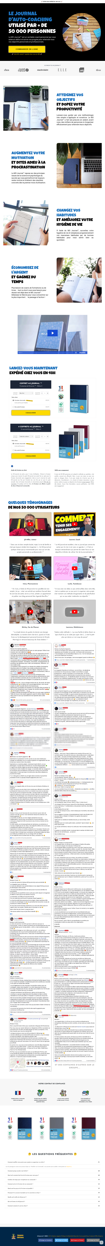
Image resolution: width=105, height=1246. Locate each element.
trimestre (25, 403)
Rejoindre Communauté (79, 1236)
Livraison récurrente (24, 400)
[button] (31, 407)
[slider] (47, 352)
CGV (50, 1236)
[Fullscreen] (76, 352)
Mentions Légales (56, 1236)
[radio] (13, 400)
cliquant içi (69, 1166)
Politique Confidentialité (67, 1236)
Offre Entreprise (99, 1236)
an (24, 446)
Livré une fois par (19, 403)
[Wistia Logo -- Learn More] (82, 352)
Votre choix (15, 397)
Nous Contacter (90, 1236)
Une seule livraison (20, 407)
